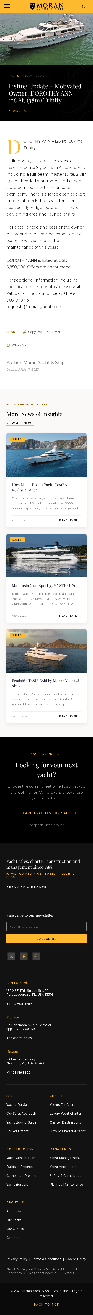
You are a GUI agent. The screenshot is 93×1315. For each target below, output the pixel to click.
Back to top (47, 1305)
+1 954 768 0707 (19, 1004)
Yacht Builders (17, 1184)
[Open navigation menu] (7, 6)
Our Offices (15, 1229)
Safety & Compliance (65, 1176)
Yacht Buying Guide (21, 1122)
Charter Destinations (65, 1122)
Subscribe (46, 939)
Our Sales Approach (21, 1114)
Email (56, 332)
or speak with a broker (47, 825)
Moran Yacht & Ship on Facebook (24, 956)
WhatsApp (20, 345)
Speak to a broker (26, 887)
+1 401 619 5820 (18, 1072)
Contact (12, 1238)
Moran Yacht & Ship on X (11, 956)
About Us (13, 1211)
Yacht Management (65, 1158)
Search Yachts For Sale (46, 813)
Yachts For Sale (17, 1105)
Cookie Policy (76, 1259)
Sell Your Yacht (17, 1131)
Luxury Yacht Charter (65, 1114)
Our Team (13, 1220)
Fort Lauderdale (18, 982)
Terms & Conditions (46, 1259)
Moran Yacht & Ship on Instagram (36, 956)
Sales (27, 110)
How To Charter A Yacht (68, 1131)
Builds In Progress (20, 1167)
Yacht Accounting (63, 1167)
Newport (13, 1051)
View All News (20, 423)
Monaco (12, 1017)
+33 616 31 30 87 (19, 1038)
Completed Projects (21, 1176)
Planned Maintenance (66, 1184)
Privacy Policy (16, 1259)
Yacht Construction (20, 1158)
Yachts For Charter (64, 1105)
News (13, 110)
